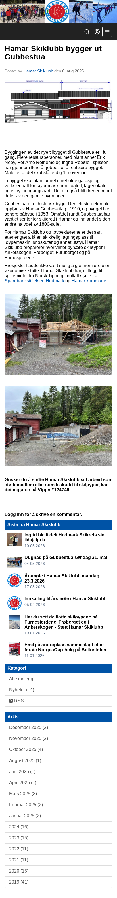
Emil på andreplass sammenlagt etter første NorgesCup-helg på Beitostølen (65, 647)
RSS (18, 700)
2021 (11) (18, 860)
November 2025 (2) (28, 738)
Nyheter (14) (21, 689)
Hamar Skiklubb (38, 71)
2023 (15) (18, 837)
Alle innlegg (21, 678)
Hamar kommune (89, 280)
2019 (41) (18, 882)
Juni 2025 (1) (22, 771)
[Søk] (87, 32)
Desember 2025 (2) (28, 727)
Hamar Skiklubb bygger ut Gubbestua (53, 52)
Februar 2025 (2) (26, 804)
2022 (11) (18, 848)
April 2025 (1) (22, 782)
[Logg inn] (97, 32)
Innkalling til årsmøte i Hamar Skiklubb (65, 598)
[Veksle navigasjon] (107, 32)
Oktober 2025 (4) (26, 749)
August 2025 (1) (25, 760)
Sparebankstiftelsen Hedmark (34, 280)
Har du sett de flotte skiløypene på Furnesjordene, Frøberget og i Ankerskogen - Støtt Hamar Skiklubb (63, 622)
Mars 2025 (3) (23, 793)
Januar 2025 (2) (25, 815)
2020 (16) (18, 871)
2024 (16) (18, 826)
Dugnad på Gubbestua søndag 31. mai (65, 557)
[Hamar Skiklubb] (58, 11)
